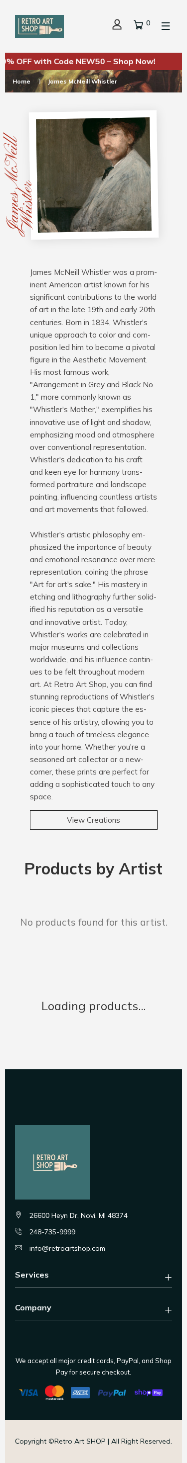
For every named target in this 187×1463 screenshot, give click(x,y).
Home (21, 81)
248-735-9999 (52, 1231)
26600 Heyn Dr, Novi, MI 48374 (78, 1215)
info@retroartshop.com (67, 1248)
